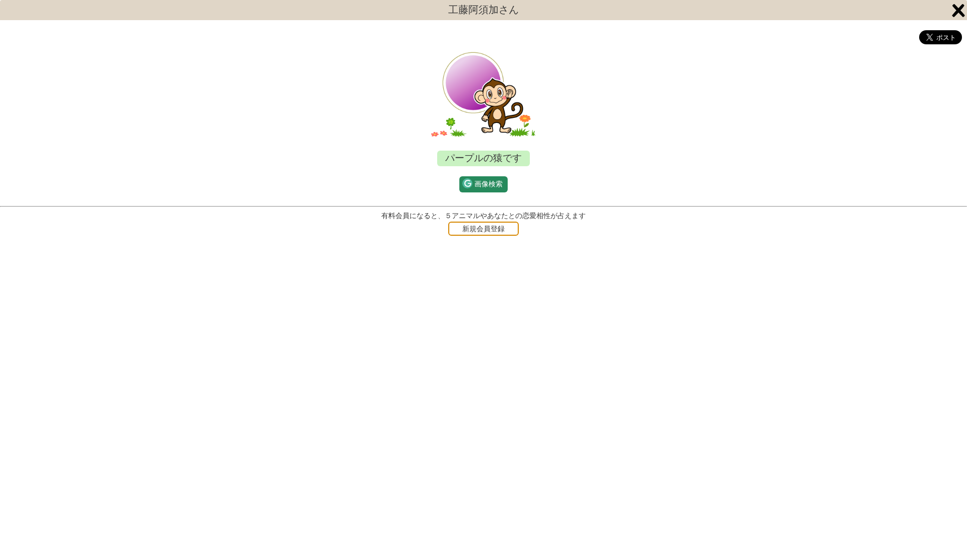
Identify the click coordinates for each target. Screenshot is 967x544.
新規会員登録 (483, 229)
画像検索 (488, 184)
